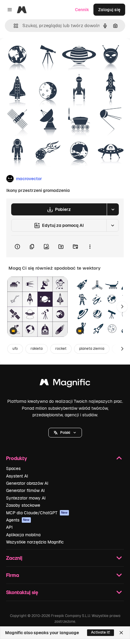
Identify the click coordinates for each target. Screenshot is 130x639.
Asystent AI (17, 476)
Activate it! (100, 632)
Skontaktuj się (22, 592)
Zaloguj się (109, 9)
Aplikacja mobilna (23, 534)
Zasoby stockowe (23, 505)
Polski (65, 432)
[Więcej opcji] (90, 246)
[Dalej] (122, 307)
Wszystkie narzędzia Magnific (35, 542)
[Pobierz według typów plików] (113, 209)
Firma (12, 575)
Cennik (82, 9)
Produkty (16, 458)
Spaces (13, 468)
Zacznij (14, 558)
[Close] (121, 632)
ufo (15, 348)
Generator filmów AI (25, 490)
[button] (65, 432)
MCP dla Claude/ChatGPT (37, 512)
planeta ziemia (91, 348)
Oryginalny (41, 52)
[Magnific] (65, 383)
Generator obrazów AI (27, 483)
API (9, 527)
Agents (18, 520)
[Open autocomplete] (13, 25)
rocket (61, 348)
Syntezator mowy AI (26, 498)
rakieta (37, 348)
